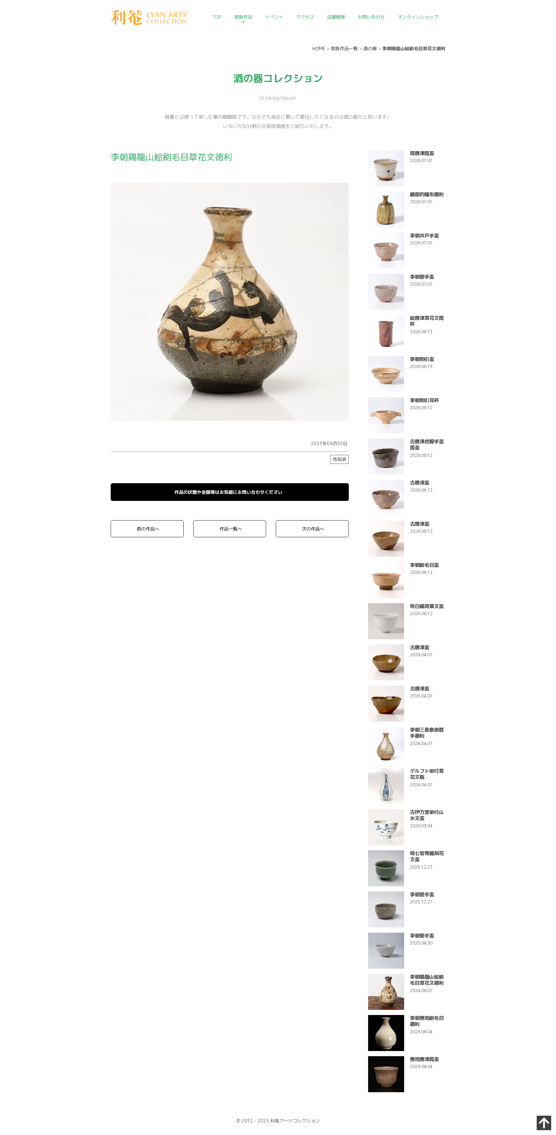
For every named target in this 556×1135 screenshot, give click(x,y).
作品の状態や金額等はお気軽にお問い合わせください (228, 492)
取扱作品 (243, 17)
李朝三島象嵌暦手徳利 (427, 732)
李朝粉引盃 (422, 359)
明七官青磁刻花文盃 (427, 856)
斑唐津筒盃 (422, 153)
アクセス (305, 17)
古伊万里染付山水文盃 (427, 815)
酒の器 (370, 48)
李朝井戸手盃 (424, 235)
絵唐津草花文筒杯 (427, 321)
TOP (217, 17)
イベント (274, 17)
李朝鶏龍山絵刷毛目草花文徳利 (427, 979)
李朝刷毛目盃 (424, 564)
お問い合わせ (371, 17)
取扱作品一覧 (344, 48)
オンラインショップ (418, 17)
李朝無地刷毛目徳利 (427, 1021)
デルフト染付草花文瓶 (427, 773)
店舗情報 (336, 17)
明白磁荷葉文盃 (427, 606)
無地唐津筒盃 (424, 1059)
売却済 (339, 459)
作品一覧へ (230, 529)
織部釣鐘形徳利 (427, 194)
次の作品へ (313, 529)
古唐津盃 (419, 482)
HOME (318, 48)
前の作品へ (148, 529)
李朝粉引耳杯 (424, 400)
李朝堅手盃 (422, 276)
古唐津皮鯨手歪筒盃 (427, 444)
